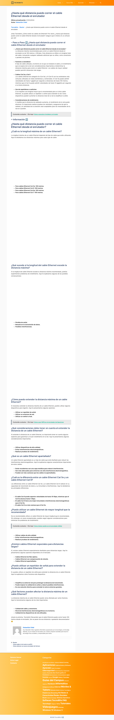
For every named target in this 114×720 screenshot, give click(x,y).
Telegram (53, 703)
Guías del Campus (53, 680)
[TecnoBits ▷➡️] (17, 2)
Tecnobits (14, 27)
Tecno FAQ (69, 3)
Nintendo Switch (55, 690)
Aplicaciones (49, 665)
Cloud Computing (59, 670)
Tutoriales (65, 703)
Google (55, 677)
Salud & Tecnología (51, 697)
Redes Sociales (60, 695)
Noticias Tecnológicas (65, 690)
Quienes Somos (15, 657)
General (50, 677)
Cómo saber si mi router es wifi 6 (22, 644)
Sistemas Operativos (63, 698)
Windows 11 (58, 710)
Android (57, 662)
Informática (62, 683)
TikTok (58, 703)
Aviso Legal (14, 660)
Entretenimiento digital (64, 675)
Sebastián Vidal (21, 22)
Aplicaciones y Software (63, 665)
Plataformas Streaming (50, 693)
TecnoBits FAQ (59, 700)
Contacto (13, 663)
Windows (92, 3)
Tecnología (47, 704)
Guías (59, 3)
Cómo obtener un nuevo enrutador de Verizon (26, 646)
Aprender (81, 3)
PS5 (59, 693)
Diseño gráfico (60, 673)
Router (22, 27)
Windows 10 (48, 710)
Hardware (51, 684)
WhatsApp (61, 707)
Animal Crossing (63, 662)
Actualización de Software (48, 662)
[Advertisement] (41, 154)
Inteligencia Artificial (48, 687)
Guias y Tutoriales (64, 677)
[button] (100, 2)
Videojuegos (50, 706)
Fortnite (45, 677)
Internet (58, 687)
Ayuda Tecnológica (56, 668)
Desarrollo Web (51, 673)
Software (47, 700)
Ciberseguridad (49, 670)
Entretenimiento (54, 675)
